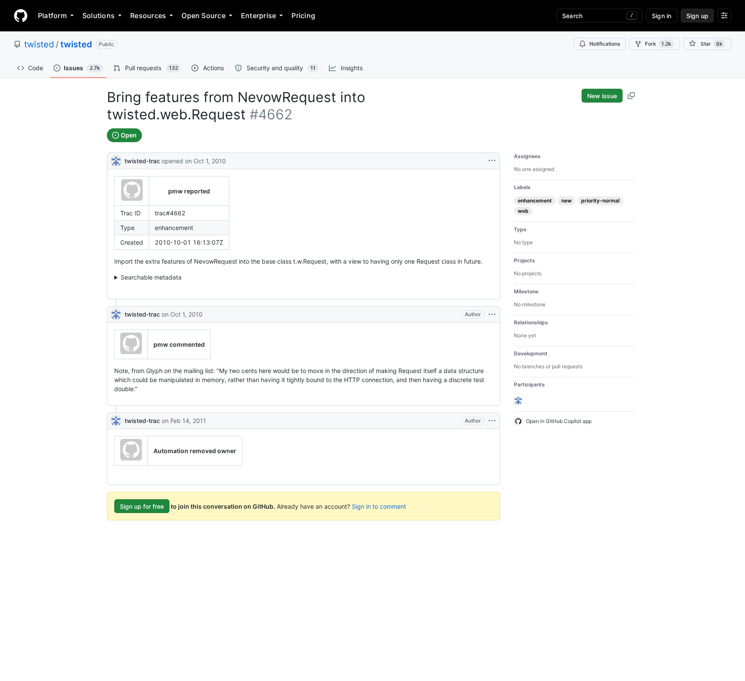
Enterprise (258, 15)
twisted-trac (142, 161)
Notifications (604, 43)
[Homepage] (21, 15)
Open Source (203, 15)
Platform (52, 15)
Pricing (303, 15)
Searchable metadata (151, 277)
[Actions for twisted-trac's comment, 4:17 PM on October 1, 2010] (492, 314)
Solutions (98, 15)
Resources (148, 15)
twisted (39, 44)
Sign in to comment (379, 506)
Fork (658, 43)
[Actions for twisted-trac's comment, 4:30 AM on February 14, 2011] (492, 421)
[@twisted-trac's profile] (116, 160)
